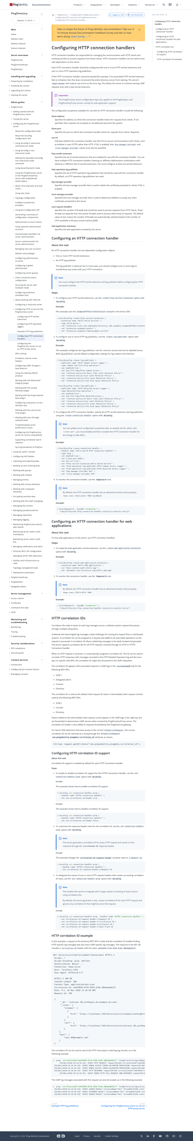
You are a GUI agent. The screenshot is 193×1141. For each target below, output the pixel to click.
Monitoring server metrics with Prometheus (26, 533)
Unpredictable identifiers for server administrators (27, 235)
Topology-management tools (25, 568)
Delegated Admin (18, 586)
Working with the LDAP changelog (28, 501)
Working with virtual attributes (26, 484)
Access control (17, 598)
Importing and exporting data (26, 461)
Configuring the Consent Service (25, 669)
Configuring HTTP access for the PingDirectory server (29, 310)
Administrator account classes (28, 222)
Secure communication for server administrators (26, 242)
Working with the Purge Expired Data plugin (29, 396)
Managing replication (22, 515)
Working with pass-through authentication (27, 418)
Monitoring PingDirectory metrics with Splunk (27, 525)
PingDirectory (19, 13)
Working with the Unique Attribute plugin (26, 389)
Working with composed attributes (23, 490)
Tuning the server (21, 119)
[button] (178, 4)
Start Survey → (79, 36)
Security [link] (97, 1136)
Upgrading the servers (21, 90)
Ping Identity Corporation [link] (37, 1136)
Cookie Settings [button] (112, 1136)
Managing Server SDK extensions (27, 556)
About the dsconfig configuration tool (23, 137)
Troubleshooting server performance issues (25, 426)
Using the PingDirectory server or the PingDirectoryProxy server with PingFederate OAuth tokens (28, 177)
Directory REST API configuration (27, 551)
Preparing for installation (22, 81)
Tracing (14, 631)
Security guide (17, 653)
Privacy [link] (87, 1136)
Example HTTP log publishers (30, 331)
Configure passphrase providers (25, 203)
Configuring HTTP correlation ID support (169, 53)
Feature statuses (18, 48)
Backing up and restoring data (26, 465)
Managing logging (21, 519)
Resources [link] (151, 4)
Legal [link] (77, 1136)
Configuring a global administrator (24, 266)
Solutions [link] (134, 4)
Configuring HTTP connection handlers (30, 337)
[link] (19, 4)
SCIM (13, 612)
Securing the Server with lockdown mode (26, 286)
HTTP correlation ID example (169, 59)
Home (13, 34)
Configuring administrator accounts (26, 259)
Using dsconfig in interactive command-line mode (27, 144)
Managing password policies (25, 510)
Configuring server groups (26, 273)
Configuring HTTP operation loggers (29, 325)
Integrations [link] (97, 4)
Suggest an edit (118, 15)
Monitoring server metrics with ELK (26, 540)
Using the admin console (24, 452)
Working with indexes (22, 475)
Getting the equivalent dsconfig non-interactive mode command (29, 161)
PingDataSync (17, 69)
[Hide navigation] (41, 14)
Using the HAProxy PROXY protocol (26, 374)
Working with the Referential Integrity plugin (27, 381)
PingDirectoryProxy (19, 64)
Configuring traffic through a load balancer (27, 367)
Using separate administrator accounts (28, 228)
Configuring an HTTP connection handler (165, 30)
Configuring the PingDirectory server (26, 125)
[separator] (44, 570)
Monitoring (16, 627)
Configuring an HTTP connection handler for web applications (168, 39)
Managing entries (21, 479)
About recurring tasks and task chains (28, 187)
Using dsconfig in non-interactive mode (25, 151)
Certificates (16, 603)
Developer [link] (116, 4)
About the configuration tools (28, 131)
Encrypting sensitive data (24, 496)
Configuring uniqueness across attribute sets (29, 404)
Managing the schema (23, 505)
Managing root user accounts (28, 249)
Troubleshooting (18, 636)
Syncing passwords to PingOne (28, 447)
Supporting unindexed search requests (28, 441)
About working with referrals (27, 300)
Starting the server (19, 95)
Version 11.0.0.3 (25, 20)
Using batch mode (27, 168)
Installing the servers (20, 85)
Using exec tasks (22, 193)
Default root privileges (25, 253)
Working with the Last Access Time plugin (28, 411)
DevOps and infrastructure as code (26, 561)
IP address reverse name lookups (26, 359)
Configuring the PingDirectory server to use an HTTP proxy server (29, 346)
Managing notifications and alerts (28, 546)
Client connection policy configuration (25, 279)
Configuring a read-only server (28, 304)
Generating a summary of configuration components (26, 216)
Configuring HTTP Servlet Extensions (28, 318)
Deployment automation (23, 572)
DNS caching (20, 353)
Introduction (16, 664)
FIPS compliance (18, 648)
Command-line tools (20, 607)
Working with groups (22, 470)
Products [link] (79, 4)
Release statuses (18, 43)
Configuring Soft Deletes (23, 456)
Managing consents (19, 674)
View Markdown (137, 15)
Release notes (17, 39)
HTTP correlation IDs (165, 47)
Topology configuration (25, 198)
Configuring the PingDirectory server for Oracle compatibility (28, 433)
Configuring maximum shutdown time (25, 293)
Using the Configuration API (27, 210)
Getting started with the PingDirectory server (23, 113)
